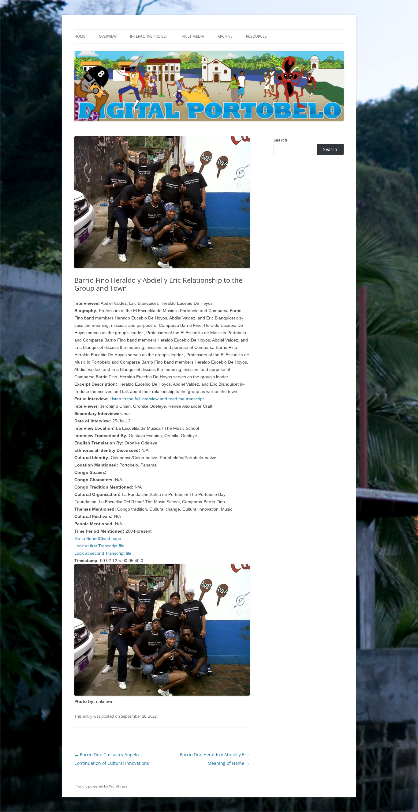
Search (280, 140)
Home (79, 36)
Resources (256, 36)
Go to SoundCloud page (97, 538)
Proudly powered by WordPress (101, 786)
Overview (108, 36)
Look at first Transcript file (99, 545)
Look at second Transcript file (102, 553)
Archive (225, 36)
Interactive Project (149, 36)
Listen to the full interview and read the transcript (157, 398)
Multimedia (192, 36)
